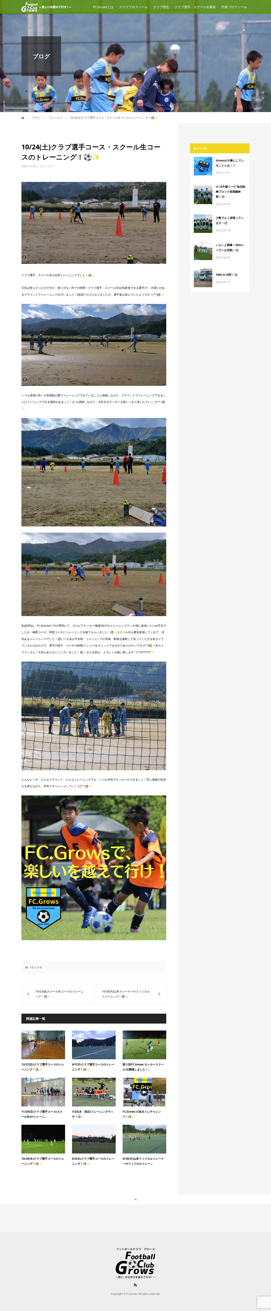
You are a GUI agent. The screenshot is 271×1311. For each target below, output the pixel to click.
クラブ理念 (161, 7)
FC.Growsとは (103, 7)
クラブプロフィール (133, 7)
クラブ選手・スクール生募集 (195, 7)
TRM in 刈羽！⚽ (227, 275)
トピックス (46, 166)
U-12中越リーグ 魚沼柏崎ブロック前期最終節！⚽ (230, 191)
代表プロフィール (234, 7)
